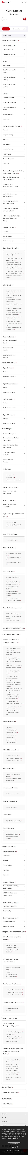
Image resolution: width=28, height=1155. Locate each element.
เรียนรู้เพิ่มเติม (15, 1138)
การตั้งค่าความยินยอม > (14, 1150)
